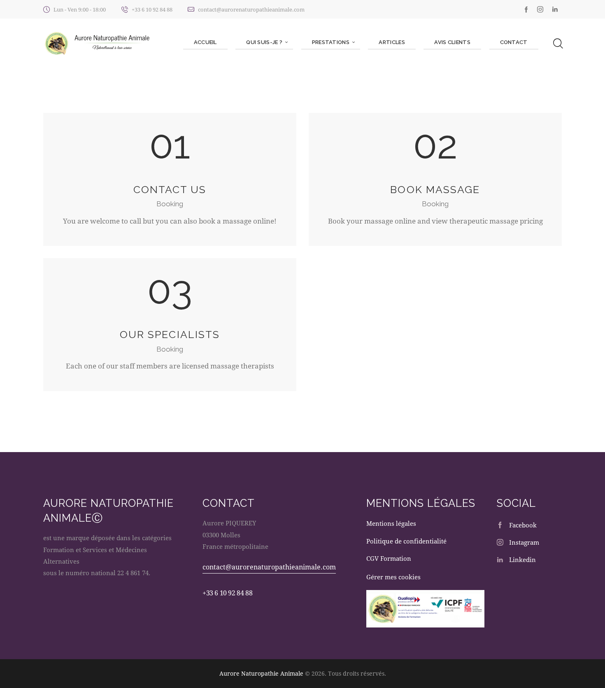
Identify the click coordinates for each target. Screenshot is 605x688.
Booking (169, 204)
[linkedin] (555, 9)
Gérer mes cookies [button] (393, 577)
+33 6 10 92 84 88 (227, 592)
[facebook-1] (526, 9)
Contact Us (170, 190)
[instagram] (540, 9)
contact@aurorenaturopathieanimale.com (269, 566)
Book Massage (435, 190)
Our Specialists (170, 335)
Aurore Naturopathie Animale (261, 673)
